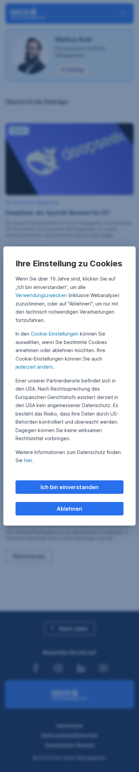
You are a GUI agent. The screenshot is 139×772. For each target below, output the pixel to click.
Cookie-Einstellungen (55, 334)
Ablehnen (69, 508)
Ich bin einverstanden (69, 487)
